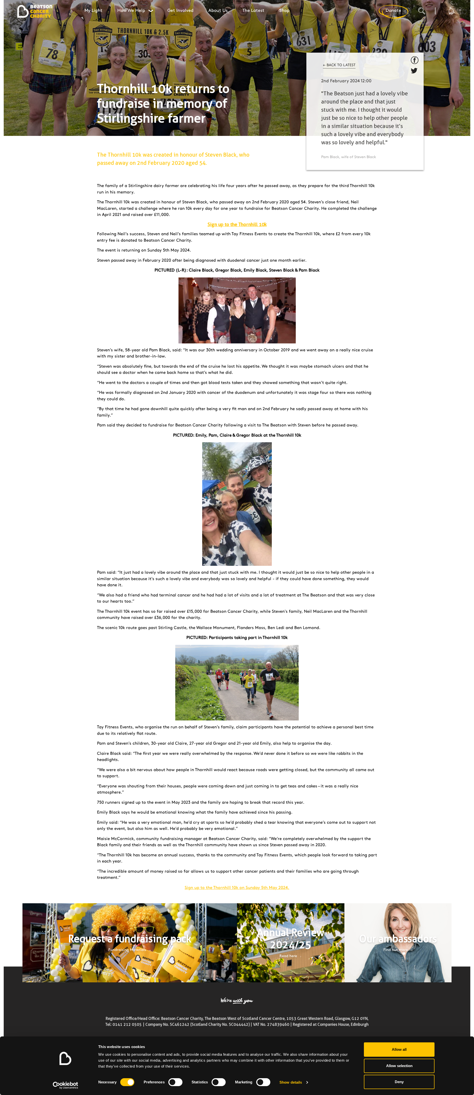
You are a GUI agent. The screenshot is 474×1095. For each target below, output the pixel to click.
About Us (218, 11)
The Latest (253, 11)
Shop (284, 11)
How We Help (135, 11)
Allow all (399, 1049)
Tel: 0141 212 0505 (123, 1024)
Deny (399, 1082)
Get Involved (180, 11)
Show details (290, 1082)
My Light (93, 11)
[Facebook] (415, 60)
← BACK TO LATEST (339, 65)
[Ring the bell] (451, 10)
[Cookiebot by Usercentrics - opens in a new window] (65, 1085)
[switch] (175, 1082)
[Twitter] (415, 71)
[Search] (426, 12)
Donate (393, 11)
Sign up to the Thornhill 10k (237, 224)
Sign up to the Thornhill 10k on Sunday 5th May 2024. (237, 888)
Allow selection (399, 1066)
